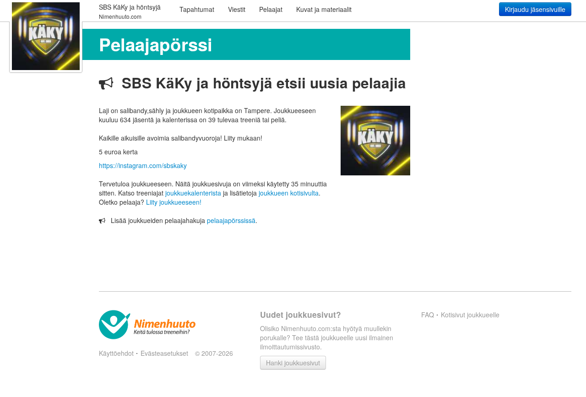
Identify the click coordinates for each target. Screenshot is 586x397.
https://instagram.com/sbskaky (143, 165)
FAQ (427, 314)
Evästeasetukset (164, 353)
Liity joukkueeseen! (173, 202)
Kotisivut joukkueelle (470, 314)
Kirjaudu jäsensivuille (535, 9)
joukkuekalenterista (193, 192)
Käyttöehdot (116, 353)
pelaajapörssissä (231, 220)
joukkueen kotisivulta (289, 192)
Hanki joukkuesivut (293, 362)
